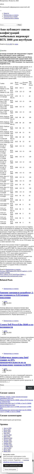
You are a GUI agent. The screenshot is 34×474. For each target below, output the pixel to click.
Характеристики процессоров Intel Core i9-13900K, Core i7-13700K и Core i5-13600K (16, 410)
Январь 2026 (7, 440)
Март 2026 (7, 436)
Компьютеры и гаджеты (11, 15)
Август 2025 (7, 448)
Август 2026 (7, 428)
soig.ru (2, 4)
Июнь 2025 (7, 451)
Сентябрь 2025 (8, 446)
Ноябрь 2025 (7, 443)
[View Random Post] (0, 21)
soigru (16, 44)
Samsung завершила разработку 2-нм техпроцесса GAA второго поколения (17, 295)
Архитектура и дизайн (11, 16)
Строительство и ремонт (11, 18)
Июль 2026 (7, 430)
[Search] (0, 23)
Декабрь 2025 (8, 441)
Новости (6, 13)
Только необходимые (10, 469)
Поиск (2, 385)
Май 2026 (7, 433)
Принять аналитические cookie (13, 465)
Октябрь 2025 (8, 445)
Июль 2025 (7, 449)
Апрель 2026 (8, 435)
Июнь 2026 (7, 431)
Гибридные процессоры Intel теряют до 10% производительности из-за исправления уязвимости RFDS (15, 361)
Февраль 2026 (8, 438)
